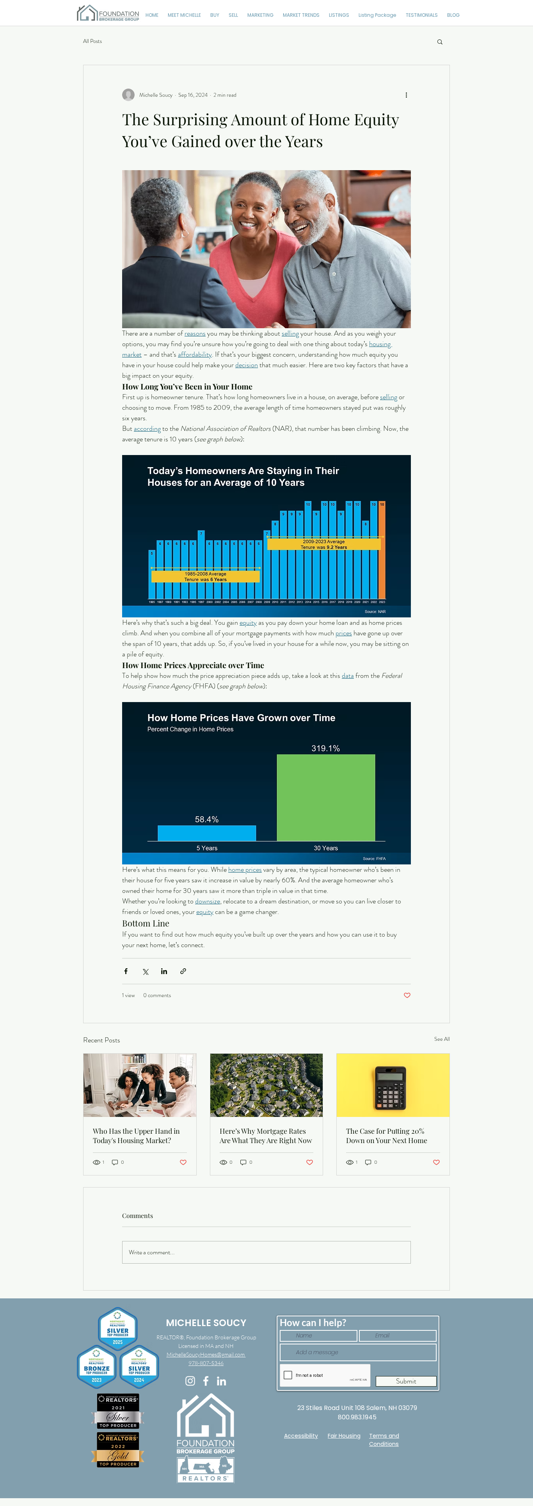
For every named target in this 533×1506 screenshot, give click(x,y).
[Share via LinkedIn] (164, 971)
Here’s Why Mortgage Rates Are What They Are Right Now (266, 1135)
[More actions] (406, 95)
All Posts (92, 41)
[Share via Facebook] (126, 971)
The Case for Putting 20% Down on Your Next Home (386, 1135)
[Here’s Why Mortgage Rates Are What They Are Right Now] (266, 1085)
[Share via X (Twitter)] (145, 971)
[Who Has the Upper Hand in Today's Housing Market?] (140, 1085)
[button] (440, 41)
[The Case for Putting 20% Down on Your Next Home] (393, 1085)
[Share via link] (183, 971)
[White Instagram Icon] (190, 1380)
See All (442, 1039)
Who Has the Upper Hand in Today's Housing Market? (136, 1135)
